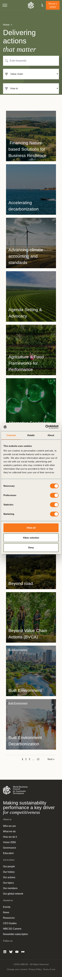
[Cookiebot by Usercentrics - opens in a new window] (45, 427)
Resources (9, 918)
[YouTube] (17, 952)
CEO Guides (10, 923)
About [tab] (51, 435)
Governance (9, 847)
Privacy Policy (35, 969)
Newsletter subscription (15, 934)
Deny (31, 547)
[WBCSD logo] (31, 5)
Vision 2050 (9, 842)
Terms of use (49, 969)
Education (8, 853)
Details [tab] (31, 435)
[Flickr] (23, 952)
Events (6, 907)
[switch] (54, 495)
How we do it (10, 837)
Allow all (31, 527)
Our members (10, 888)
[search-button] (42, 5)
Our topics (8, 883)
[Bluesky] (11, 952)
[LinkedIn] (5, 952)
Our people (9, 866)
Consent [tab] (11, 435)
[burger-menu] (4, 5)
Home (6, 24)
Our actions (9, 877)
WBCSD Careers (12, 928)
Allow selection (31, 537)
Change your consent (17, 969)
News (6, 912)
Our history (9, 872)
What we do (9, 831)
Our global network (13, 893)
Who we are (9, 826)
